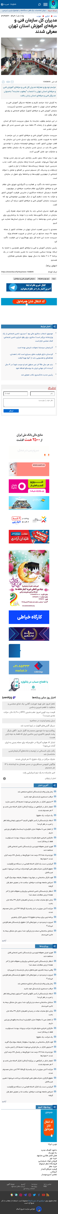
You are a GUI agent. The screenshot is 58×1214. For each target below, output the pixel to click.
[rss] (47, 1195)
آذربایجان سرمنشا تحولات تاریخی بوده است (35, 347)
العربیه (6, 4)
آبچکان (53, 1171)
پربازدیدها (43, 946)
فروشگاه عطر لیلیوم (48, 1163)
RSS (45, 1186)
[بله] (15, 1195)
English (13, 4)
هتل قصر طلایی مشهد (47, 1155)
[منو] (45, 4)
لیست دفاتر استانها (18, 1186)
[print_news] (3, 81)
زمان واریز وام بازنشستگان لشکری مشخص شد (35, 792)
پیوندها (34, 1186)
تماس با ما (47, 1184)
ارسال (11, 411)
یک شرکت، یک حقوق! (44, 815)
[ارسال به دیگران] (12, 81)
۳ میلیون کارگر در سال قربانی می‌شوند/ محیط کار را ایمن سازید (29, 802)
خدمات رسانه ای (29, 1189)
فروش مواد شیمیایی (47, 1161)
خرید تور (53, 1158)
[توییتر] (33, 1195)
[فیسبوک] (38, 1195)
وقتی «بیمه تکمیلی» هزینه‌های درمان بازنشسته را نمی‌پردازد (30, 970)
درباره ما (34, 1184)
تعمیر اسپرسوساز (49, 1174)
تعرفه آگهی (11, 1184)
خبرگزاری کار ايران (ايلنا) (36, 1201)
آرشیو (4, 940)
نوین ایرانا (52, 1144)
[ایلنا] (53, 4)
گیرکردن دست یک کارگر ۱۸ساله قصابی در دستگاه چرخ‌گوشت (30, 864)
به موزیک (52, 1153)
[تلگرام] (24, 1195)
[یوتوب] (43, 1195)
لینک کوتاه (52, 272)
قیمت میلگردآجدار (49, 1169)
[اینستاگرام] (29, 1195)
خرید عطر (53, 1166)
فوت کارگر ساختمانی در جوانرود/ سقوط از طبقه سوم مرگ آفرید (29, 877)
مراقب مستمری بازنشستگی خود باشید (38, 797)
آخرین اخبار (43, 785)
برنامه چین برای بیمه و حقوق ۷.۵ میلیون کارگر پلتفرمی (32, 917)
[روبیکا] (11, 1195)
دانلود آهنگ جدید (49, 1150)
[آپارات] (20, 1195)
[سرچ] (39, 4)
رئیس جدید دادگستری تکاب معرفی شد (37, 375)
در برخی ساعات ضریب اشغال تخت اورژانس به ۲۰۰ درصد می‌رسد (26, 10)
